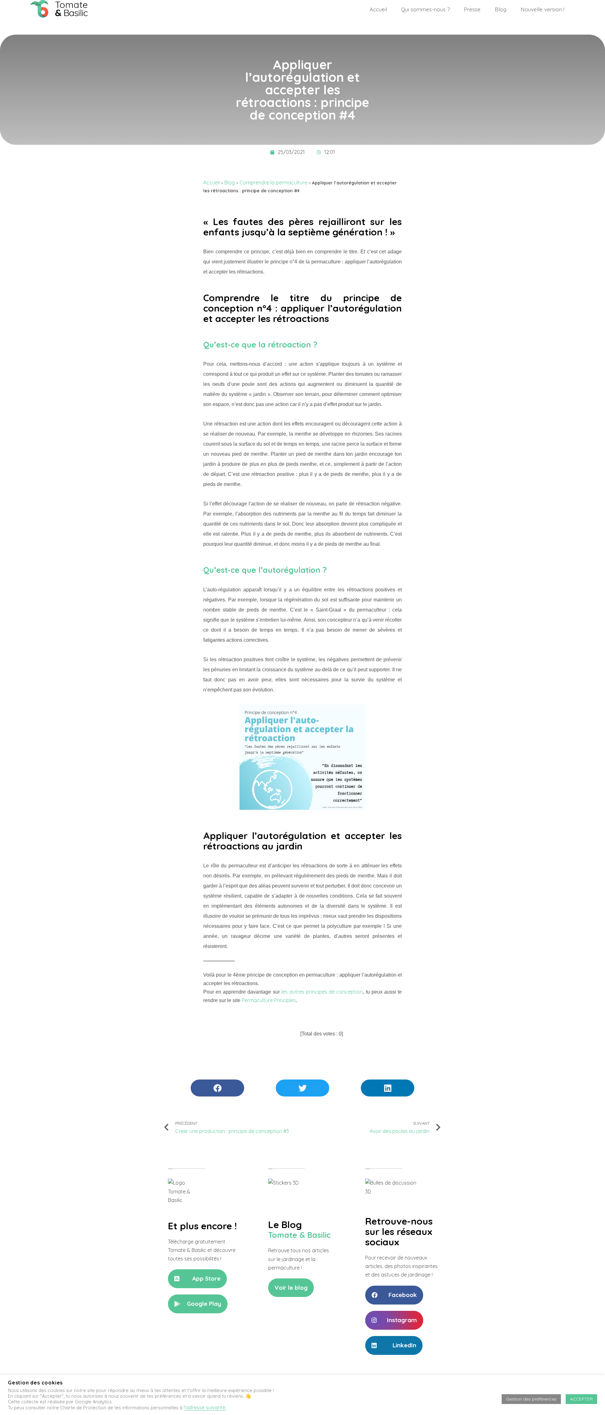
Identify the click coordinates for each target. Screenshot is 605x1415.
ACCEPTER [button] (581, 1399)
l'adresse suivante (204, 1407)
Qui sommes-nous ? (425, 9)
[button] (197, 1278)
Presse (472, 9)
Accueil (378, 9)
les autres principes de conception (322, 992)
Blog (500, 9)
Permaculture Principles (269, 1000)
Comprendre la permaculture (273, 182)
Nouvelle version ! (542, 9)
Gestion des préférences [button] (531, 1399)
